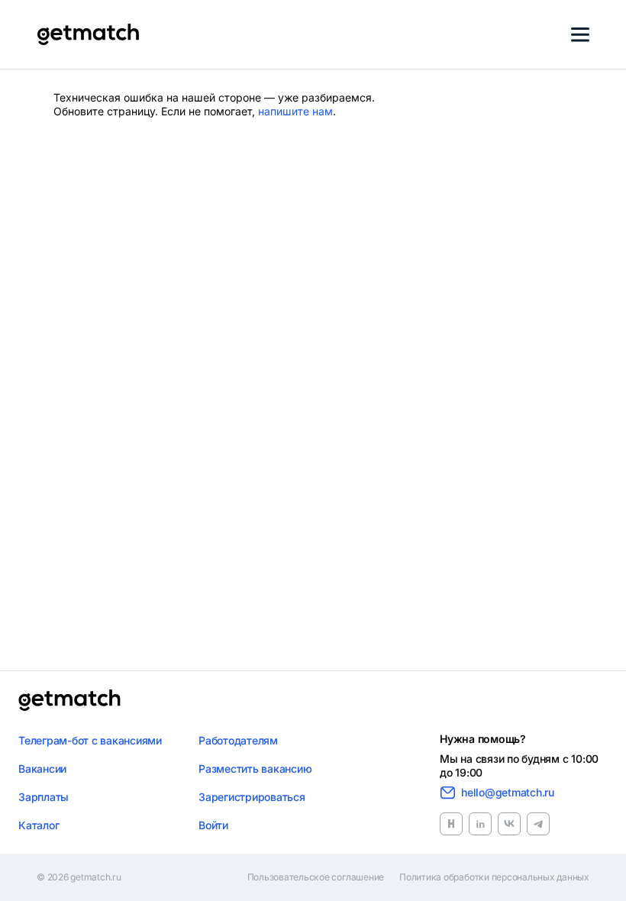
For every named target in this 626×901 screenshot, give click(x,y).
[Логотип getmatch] (69, 700)
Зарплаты (43, 796)
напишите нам (295, 111)
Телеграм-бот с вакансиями (90, 740)
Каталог (38, 825)
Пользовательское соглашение (316, 877)
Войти (213, 825)
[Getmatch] (88, 34)
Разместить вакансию (254, 768)
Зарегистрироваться (251, 796)
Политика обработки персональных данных (494, 877)
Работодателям (238, 740)
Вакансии (42, 768)
